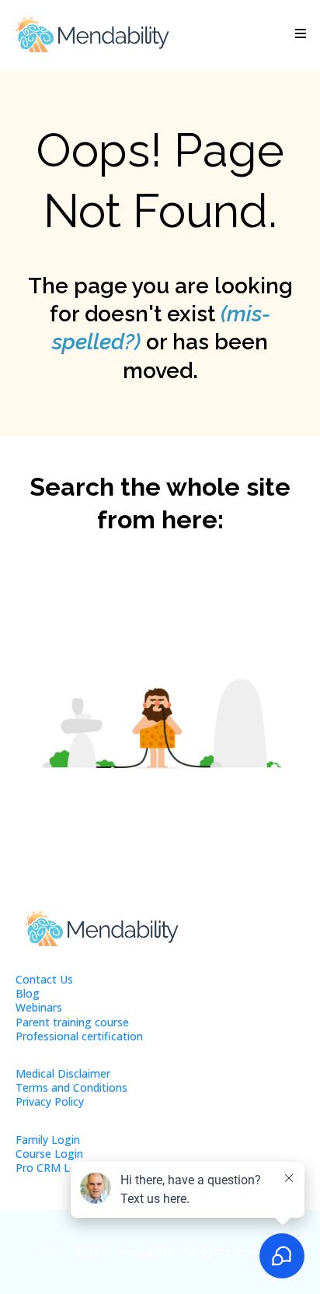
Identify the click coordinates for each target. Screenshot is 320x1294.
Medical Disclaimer (63, 1073)
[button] (298, 34)
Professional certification (79, 1036)
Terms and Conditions (71, 1087)
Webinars (39, 1007)
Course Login (49, 1153)
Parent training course (72, 1022)
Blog (28, 993)
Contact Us (44, 979)
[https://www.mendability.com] (91, 34)
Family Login (48, 1139)
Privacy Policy (50, 1101)
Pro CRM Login (54, 1167)
